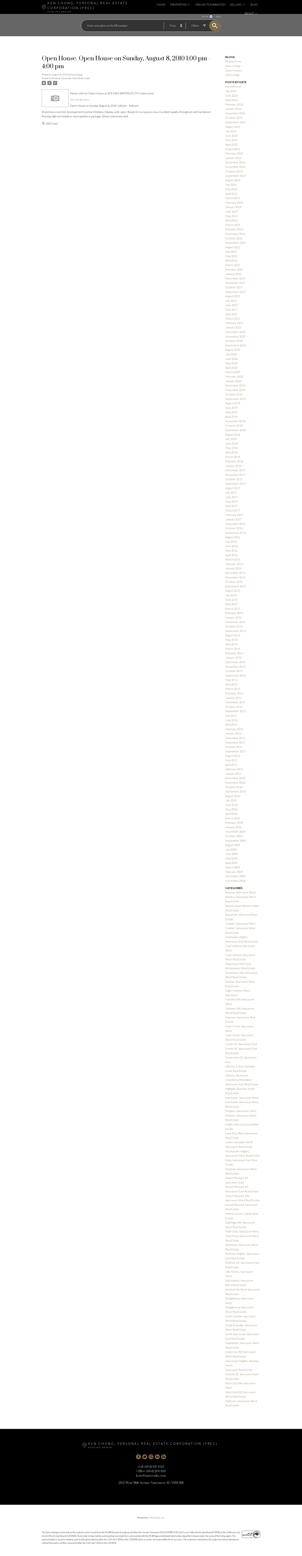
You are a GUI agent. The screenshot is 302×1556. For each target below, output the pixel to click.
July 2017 (231, 492)
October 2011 (234, 746)
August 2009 (232, 845)
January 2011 (233, 773)
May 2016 (231, 550)
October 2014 (234, 626)
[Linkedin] (157, 1456)
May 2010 (231, 809)
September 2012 (235, 711)
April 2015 (231, 604)
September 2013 (235, 675)
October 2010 (234, 787)
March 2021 (232, 318)
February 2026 (234, 104)
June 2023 (231, 211)
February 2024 (234, 202)
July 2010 (231, 800)
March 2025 (232, 149)
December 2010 (235, 778)
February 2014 (234, 653)
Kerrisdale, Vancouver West (242, 1097)
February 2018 (234, 461)
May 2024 (231, 189)
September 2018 (235, 430)
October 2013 (234, 671)
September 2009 (235, 840)
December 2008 (235, 876)
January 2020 (233, 381)
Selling (236, 4)
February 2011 (234, 769)
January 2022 (233, 273)
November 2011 (235, 742)
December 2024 (235, 162)
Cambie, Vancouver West (240, 923)
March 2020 (232, 372)
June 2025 (231, 135)
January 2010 (233, 827)
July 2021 (231, 300)
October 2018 (234, 425)
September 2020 (235, 345)
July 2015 (231, 595)
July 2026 (231, 91)
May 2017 (231, 501)
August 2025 (232, 126)
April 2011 (231, 764)
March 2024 (232, 198)
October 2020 (234, 340)
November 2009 (235, 831)
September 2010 (235, 791)
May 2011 (231, 760)
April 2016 (231, 555)
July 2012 (231, 715)
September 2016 (235, 532)
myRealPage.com (156, 1517)
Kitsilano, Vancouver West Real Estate (70, 78)
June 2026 (231, 95)
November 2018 (235, 421)
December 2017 (235, 470)
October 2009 (234, 836)
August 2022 (232, 247)
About (249, 13)
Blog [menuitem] (254, 4)
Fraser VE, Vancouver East (241, 1044)
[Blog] (163, 1456)
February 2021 (234, 323)
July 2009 (231, 849)
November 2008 (235, 880)
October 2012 (234, 706)
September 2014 (235, 630)
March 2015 (232, 608)
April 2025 (231, 144)
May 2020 (231, 363)
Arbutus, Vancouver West (240, 892)
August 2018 (232, 434)
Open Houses (233, 70)
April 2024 (231, 193)
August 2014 (232, 635)
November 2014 (235, 622)
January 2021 (233, 327)
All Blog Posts (233, 61)
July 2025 (231, 131)
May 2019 (231, 412)
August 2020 (232, 349)
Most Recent (233, 86)
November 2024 (235, 166)
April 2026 (231, 99)
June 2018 (231, 443)
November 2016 (235, 523)
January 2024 (233, 206)
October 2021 (234, 287)
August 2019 (232, 403)
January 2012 (233, 733)
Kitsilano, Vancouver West (240, 1111)
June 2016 (231, 546)
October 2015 (234, 581)
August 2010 (232, 796)
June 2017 (231, 497)
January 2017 (233, 519)
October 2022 (234, 238)
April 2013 (231, 684)
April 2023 (231, 220)
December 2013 (235, 662)
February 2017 (234, 514)
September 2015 (235, 586)
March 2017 (232, 510)
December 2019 (235, 385)
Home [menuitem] (161, 4)
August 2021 (232, 296)
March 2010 (232, 818)
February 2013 (234, 693)
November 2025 (235, 113)
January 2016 (233, 568)
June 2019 (231, 407)
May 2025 (231, 140)
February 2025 (234, 153)
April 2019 (231, 416)
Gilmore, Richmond (236, 1075)
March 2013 (232, 688)
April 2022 (231, 260)
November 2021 (235, 282)
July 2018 (231, 439)
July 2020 (231, 354)
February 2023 (234, 229)
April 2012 (231, 724)
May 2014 (231, 639)
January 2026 (233, 108)
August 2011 (232, 755)
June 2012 (231, 720)
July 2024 (231, 184)
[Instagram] (151, 1456)
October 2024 (234, 171)
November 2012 (235, 702)
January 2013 (233, 697)
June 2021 (231, 305)
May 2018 (231, 447)
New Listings (232, 65)
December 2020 (235, 331)
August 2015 (232, 590)
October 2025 (234, 117)
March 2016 (232, 559)
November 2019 (235, 390)
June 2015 (231, 599)
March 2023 (232, 224)
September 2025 (235, 122)
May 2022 (231, 256)
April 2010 (231, 813)
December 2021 (235, 278)
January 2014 (233, 657)
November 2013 (235, 666)
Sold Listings (232, 74)
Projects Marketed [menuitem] (210, 4)
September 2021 (235, 291)
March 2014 (232, 648)
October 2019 (234, 394)
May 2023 (231, 216)
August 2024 (232, 180)
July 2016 (231, 541)
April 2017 (231, 505)
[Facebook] (138, 1456)
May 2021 (231, 309)
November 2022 (235, 233)
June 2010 (231, 804)
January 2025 (233, 158)
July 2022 (231, 251)
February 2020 (234, 376)
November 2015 (235, 577)
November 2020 (235, 336)
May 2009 (231, 858)
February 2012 (234, 729)
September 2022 (235, 242)
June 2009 (231, 853)
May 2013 (231, 679)
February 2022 (234, 269)
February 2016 (234, 564)
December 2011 (235, 737)
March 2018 (232, 456)
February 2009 (234, 871)
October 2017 (234, 479)
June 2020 (231, 358)
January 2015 (233, 617)
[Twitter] (144, 1456)
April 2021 (231, 314)
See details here (79, 99)
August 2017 (232, 488)
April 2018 (231, 452)
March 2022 (232, 265)
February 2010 (234, 822)
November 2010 (235, 782)
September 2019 (235, 398)
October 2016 (234, 528)
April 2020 (231, 367)
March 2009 (232, 867)
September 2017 (235, 483)
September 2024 (235, 175)
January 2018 (233, 465)
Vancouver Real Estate (238, 1369)
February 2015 (234, 612)
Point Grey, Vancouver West (242, 1231)
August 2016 (232, 537)
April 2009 (231, 862)
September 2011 (235, 751)
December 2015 (235, 572)
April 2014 (231, 644)
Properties (178, 4)
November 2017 (235, 474)
